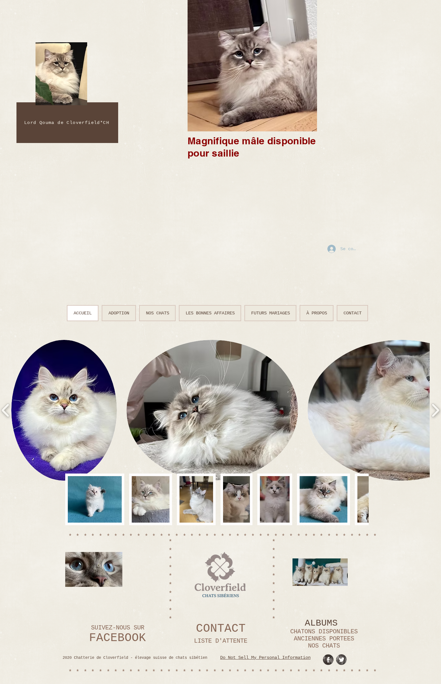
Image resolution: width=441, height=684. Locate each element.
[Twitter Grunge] (341, 659)
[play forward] (361, 499)
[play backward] (73, 499)
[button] (94, 499)
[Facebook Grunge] (328, 659)
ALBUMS (321, 623)
